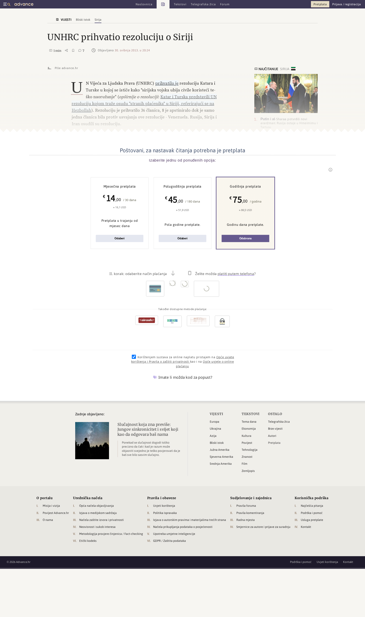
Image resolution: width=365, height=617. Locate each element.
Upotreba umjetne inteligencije (174, 533)
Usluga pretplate (312, 520)
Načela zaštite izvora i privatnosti (101, 520)
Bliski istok (217, 442)
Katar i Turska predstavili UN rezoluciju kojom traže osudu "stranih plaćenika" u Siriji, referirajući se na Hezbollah (144, 103)
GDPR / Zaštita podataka (169, 540)
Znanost (247, 456)
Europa (214, 421)
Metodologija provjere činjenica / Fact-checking (111, 533)
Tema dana (249, 421)
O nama (48, 520)
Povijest (247, 442)
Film (244, 463)
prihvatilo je (166, 83)
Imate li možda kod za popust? (184, 377)
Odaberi (119, 238)
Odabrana (245, 238)
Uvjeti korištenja (164, 505)
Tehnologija (249, 449)
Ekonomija (249, 428)
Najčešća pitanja (312, 505)
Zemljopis (248, 471)
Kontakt (306, 526)
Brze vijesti (275, 428)
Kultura (246, 435)
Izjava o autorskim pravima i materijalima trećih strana (189, 520)
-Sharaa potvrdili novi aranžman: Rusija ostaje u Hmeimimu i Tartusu (289, 123)
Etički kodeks (88, 540)
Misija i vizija (51, 505)
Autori (272, 435)
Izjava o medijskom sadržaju (98, 513)
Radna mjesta (245, 520)
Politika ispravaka (165, 513)
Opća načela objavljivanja (96, 505)
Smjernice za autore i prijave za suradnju (263, 526)
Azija (213, 435)
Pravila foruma (246, 505)
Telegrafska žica (279, 421)
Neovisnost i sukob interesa (97, 526)
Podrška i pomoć (312, 513)
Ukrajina (215, 428)
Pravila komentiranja (250, 513)
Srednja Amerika (221, 463)
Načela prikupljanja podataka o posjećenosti (182, 526)
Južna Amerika (219, 449)
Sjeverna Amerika (221, 456)
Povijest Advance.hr (56, 513)
